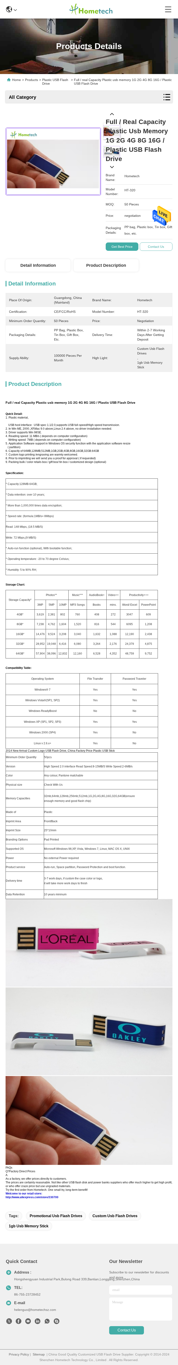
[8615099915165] (47, 1322)
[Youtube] (28, 1322)
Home (16, 80)
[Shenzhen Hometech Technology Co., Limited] (90, 9)
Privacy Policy (19, 1354)
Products (31, 80)
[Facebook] (18, 1322)
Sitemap (39, 1354)
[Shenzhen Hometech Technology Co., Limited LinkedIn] (37, 1322)
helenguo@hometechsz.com (35, 1310)
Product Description (106, 265)
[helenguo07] (56, 1322)
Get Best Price (122, 246)
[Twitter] (9, 1322)
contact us (127, 1330)
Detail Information (38, 265)
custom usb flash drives (114, 1216)
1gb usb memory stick (28, 1226)
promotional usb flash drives (56, 1216)
